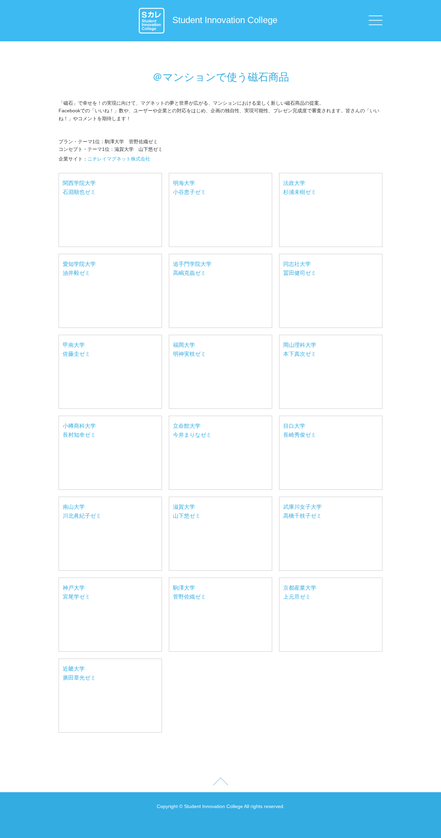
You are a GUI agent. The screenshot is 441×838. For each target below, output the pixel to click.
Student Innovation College (224, 20)
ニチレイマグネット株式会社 (119, 159)
